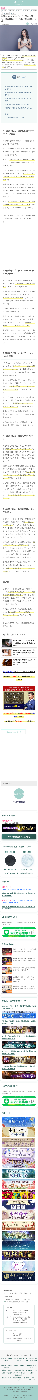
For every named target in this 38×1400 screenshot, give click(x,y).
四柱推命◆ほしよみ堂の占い (19, 1379)
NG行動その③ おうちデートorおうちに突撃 (18, 99)
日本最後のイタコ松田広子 (31, 1366)
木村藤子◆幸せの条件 (6, 1373)
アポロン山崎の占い (19, 1370)
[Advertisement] (19, 244)
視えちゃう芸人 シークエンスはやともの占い (31, 1360)
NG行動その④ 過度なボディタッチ (17, 104)
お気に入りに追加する (13, 732)
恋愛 (3, 8)
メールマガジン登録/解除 (19, 1392)
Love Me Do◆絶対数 (31, 1370)
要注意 (7, 13)
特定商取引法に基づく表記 (22, 1389)
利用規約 (16, 1387)
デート (19, 11)
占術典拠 (10, 1389)
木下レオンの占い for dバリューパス (31, 1379)
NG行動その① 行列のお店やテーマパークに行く (18, 87)
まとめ (7, 114)
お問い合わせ (8, 1387)
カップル (27, 11)
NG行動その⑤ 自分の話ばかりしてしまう (18, 109)
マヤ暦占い (32, 1373)
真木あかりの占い (6, 1370)
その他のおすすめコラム (16, 117)
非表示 (23, 77)
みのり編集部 (33, 24)
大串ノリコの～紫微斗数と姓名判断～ (19, 1374)
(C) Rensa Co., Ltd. (19, 1397)
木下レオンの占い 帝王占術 (19, 1359)
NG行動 (12, 11)
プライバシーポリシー (27, 1387)
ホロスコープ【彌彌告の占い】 (6, 1359)
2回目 (14, 13)
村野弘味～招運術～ (19, 1365)
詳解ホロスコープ (6, 1378)
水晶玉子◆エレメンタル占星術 (6, 1366)
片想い (5, 11)
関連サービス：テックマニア (13, 1395)
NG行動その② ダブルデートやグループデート (18, 93)
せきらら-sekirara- (28, 1395)
